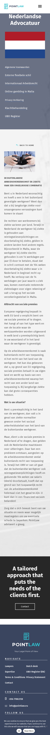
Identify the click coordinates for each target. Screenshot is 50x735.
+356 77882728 (16, 699)
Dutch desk (32, 666)
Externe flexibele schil (18, 75)
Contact (9, 682)
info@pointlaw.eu (18, 705)
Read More (28, 731)
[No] (46, 726)
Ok (19, 731)
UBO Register (12, 116)
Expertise (10, 671)
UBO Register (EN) (35, 671)
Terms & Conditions (15, 677)
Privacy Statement (35, 677)
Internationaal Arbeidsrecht (21, 83)
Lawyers (9, 666)
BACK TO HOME (27, 145)
